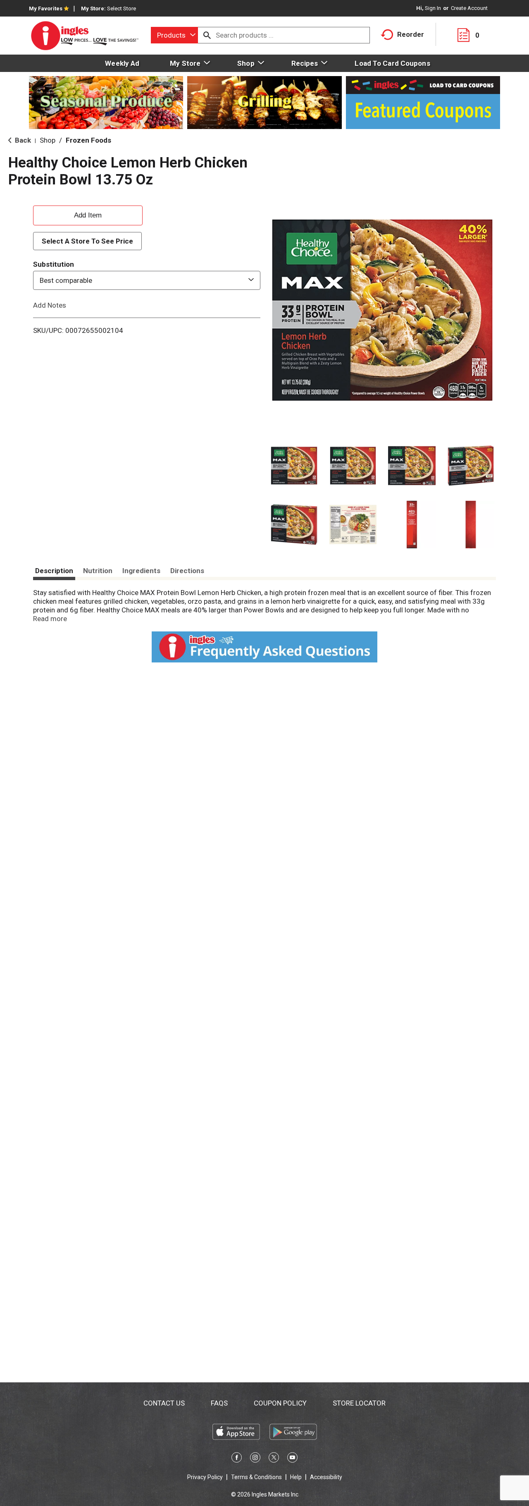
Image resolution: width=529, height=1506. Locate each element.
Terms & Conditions (256, 1477)
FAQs (219, 1403)
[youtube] (292, 1459)
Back (22, 140)
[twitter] (274, 1459)
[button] (294, 465)
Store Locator (359, 1403)
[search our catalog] (207, 35)
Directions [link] (187, 571)
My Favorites (45, 8)
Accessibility (326, 1477)
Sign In (433, 8)
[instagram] (255, 1459)
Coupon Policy (280, 1403)
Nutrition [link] (97, 571)
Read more (50, 618)
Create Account (469, 8)
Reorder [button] (410, 34)
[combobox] (174, 35)
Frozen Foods (88, 140)
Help (296, 1477)
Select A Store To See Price (87, 241)
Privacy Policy (205, 1477)
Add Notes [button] (49, 305)
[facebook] (236, 1459)
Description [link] (54, 571)
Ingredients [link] (141, 571)
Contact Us (164, 1403)
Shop (47, 140)
